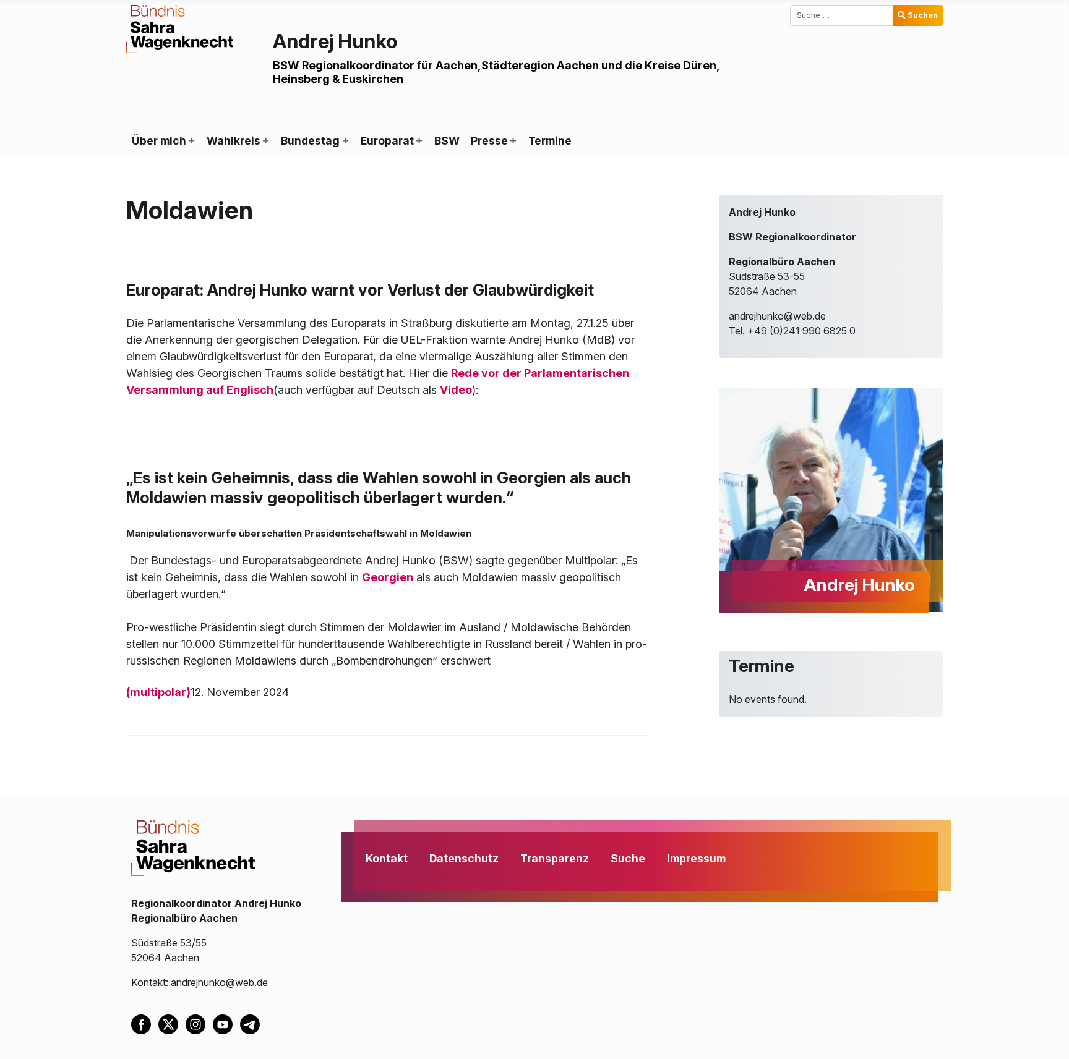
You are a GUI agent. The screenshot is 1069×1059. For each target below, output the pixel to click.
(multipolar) (158, 692)
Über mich (159, 140)
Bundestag (310, 140)
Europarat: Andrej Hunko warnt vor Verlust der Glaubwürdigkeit (360, 289)
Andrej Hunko (335, 41)
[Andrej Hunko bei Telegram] (252, 1024)
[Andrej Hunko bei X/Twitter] (172, 1024)
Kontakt (387, 858)
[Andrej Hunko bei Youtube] (226, 1024)
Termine (550, 140)
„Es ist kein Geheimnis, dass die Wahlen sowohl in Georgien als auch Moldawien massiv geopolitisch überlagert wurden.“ (378, 487)
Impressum (696, 858)
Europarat (387, 140)
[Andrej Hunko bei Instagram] (199, 1024)
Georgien (387, 577)
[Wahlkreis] (265, 141)
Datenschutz (464, 858)
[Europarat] (419, 141)
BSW (447, 140)
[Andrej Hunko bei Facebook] (144, 1024)
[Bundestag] (345, 141)
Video (456, 389)
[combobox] (841, 15)
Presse (489, 140)
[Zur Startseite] (179, 28)
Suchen (923, 15)
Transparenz (554, 858)
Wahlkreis (233, 140)
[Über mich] (191, 141)
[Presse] (513, 141)
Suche (628, 858)
